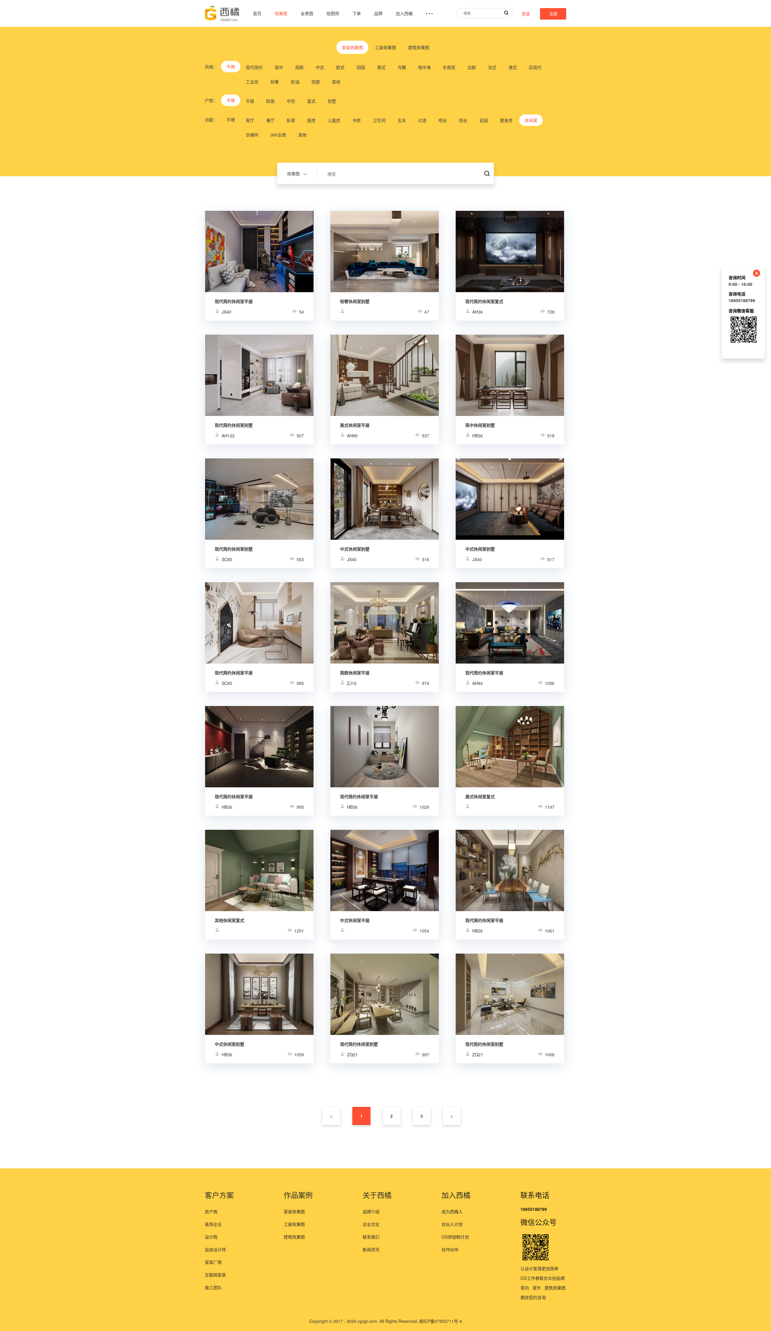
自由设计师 (215, 1249)
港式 (512, 67)
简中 (279, 67)
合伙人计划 (452, 1224)
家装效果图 (352, 47)
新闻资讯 (371, 1249)
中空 (291, 101)
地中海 (424, 67)
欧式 (340, 67)
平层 (250, 101)
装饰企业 (213, 1224)
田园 (361, 67)
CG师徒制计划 (455, 1237)
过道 (422, 120)
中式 (320, 67)
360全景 (278, 135)
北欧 (471, 67)
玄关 (402, 120)
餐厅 (270, 120)
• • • (429, 13)
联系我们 (371, 1237)
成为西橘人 (452, 1211)
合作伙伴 (450, 1249)
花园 (483, 120)
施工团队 (213, 1287)
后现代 (535, 67)
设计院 (211, 1237)
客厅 (250, 120)
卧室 (291, 120)
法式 (492, 67)
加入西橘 (404, 13)
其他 (336, 82)
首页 (257, 13)
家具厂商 (213, 1262)
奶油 (295, 82)
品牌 (378, 13)
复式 (311, 101)
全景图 (307, 13)
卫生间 (379, 120)
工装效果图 (385, 47)
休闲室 (531, 120)
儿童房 (334, 120)
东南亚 (449, 67)
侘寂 (315, 82)
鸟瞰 (402, 67)
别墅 (332, 101)
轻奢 (274, 82)
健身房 (506, 120)
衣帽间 (252, 135)
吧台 (443, 120)
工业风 (252, 82)
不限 (230, 67)
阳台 (463, 120)
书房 (356, 120)
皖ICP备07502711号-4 (440, 1321)
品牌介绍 (371, 1211)
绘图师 (332, 13)
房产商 (211, 1211)
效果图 (281, 13)
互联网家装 (215, 1275)
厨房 (311, 120)
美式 (381, 67)
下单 (356, 13)
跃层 (270, 101)
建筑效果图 (418, 47)
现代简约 (254, 67)
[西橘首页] (222, 13)
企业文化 (371, 1224)
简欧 (299, 67)
